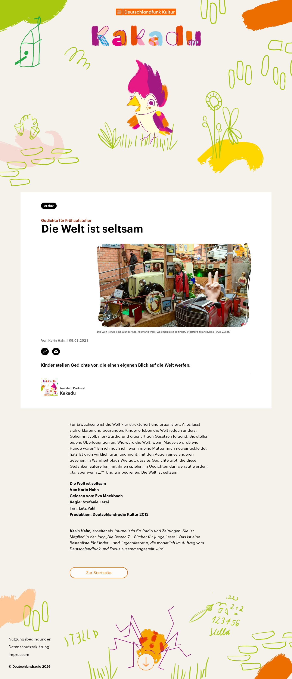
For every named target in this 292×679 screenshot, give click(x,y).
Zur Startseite (98, 572)
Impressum (19, 654)
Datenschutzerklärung (29, 646)
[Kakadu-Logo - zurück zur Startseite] (146, 37)
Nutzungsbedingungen (30, 639)
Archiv (49, 206)
